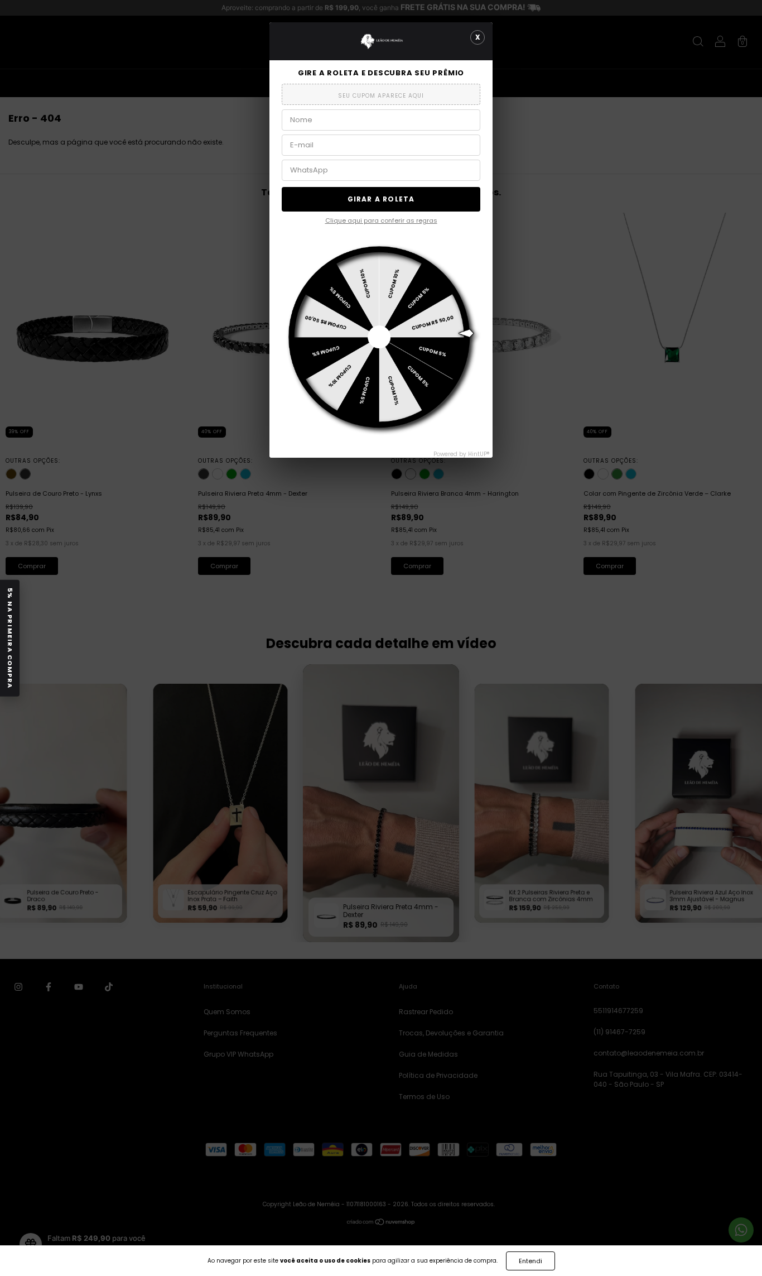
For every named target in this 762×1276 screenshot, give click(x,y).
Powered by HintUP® (461, 454)
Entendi (530, 1260)
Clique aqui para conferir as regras (381, 220)
